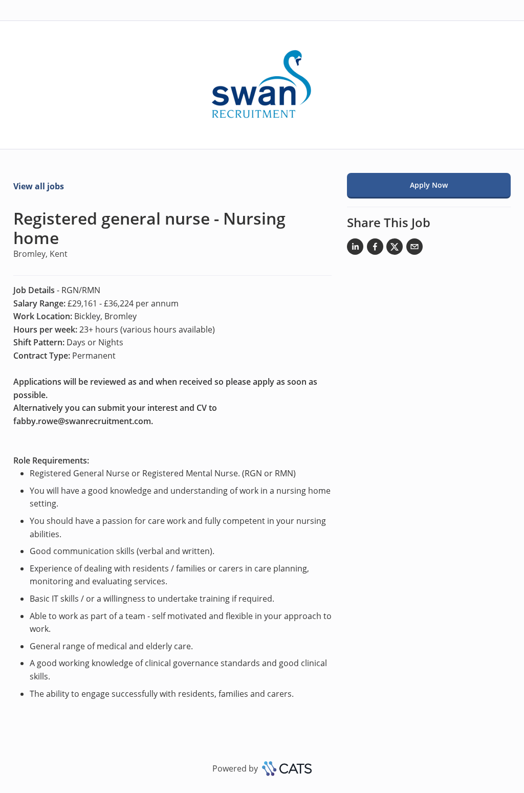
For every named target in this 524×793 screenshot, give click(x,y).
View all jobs (38, 186)
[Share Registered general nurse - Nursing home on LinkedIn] (355, 248)
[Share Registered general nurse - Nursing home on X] (394, 248)
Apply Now (429, 185)
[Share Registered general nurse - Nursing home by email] (414, 248)
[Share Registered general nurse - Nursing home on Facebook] (375, 248)
